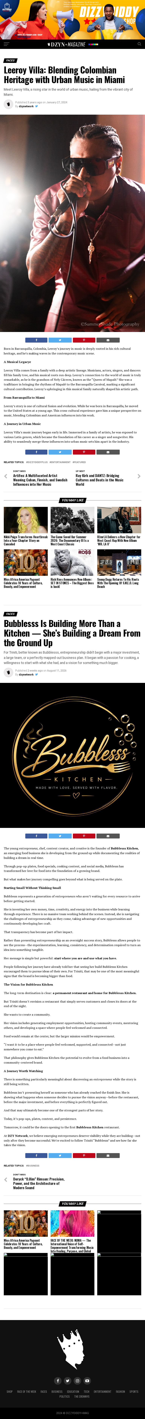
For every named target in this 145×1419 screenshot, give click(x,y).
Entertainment (61, 462)
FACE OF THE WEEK (26, 1392)
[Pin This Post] (84, 340)
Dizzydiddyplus (38, 462)
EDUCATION (73, 1392)
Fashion (120, 1392)
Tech (86, 1392)
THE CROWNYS (81, 1396)
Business (33, 1166)
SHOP (10, 1392)
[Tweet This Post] (60, 340)
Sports (134, 1392)
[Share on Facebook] (36, 340)
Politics (64, 1396)
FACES (44, 1392)
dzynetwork (26, 106)
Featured (80, 462)
